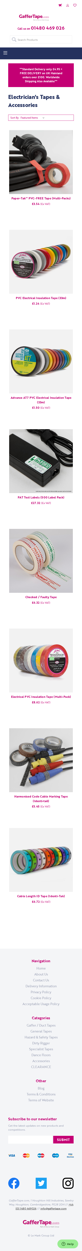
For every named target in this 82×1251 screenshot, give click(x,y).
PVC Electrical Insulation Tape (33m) (41, 298)
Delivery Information (41, 986)
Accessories (41, 1060)
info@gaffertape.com (53, 1208)
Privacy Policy (41, 991)
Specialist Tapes (41, 1048)
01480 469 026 (47, 27)
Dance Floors (41, 1054)
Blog (41, 1088)
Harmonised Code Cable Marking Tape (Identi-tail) (41, 798)
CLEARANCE (41, 1066)
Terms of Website (41, 1100)
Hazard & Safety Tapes (41, 1037)
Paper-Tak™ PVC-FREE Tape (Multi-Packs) (41, 198)
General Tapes (41, 1031)
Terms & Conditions (41, 1094)
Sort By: (14, 118)
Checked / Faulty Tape (41, 597)
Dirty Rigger (41, 1043)
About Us (41, 974)
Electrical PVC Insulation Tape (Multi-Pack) (41, 697)
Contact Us (41, 980)
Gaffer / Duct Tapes (41, 1025)
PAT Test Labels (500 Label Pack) (41, 497)
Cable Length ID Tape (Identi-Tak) (41, 896)
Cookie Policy (41, 997)
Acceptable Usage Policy (41, 1003)
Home (41, 968)
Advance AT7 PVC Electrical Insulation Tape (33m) (41, 400)
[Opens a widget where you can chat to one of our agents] (67, 1244)
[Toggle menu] (5, 52)
